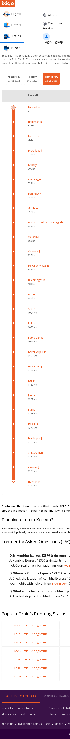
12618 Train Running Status (30, 642)
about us (7, 724)
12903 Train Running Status (30, 668)
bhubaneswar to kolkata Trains (19, 714)
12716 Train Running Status (30, 651)
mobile (59, 724)
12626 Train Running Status (30, 634)
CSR (48, 724)
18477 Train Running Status (30, 625)
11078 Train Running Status (30, 676)
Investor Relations (30, 724)
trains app (60, 583)
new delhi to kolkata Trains (17, 708)
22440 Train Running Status (30, 659)
